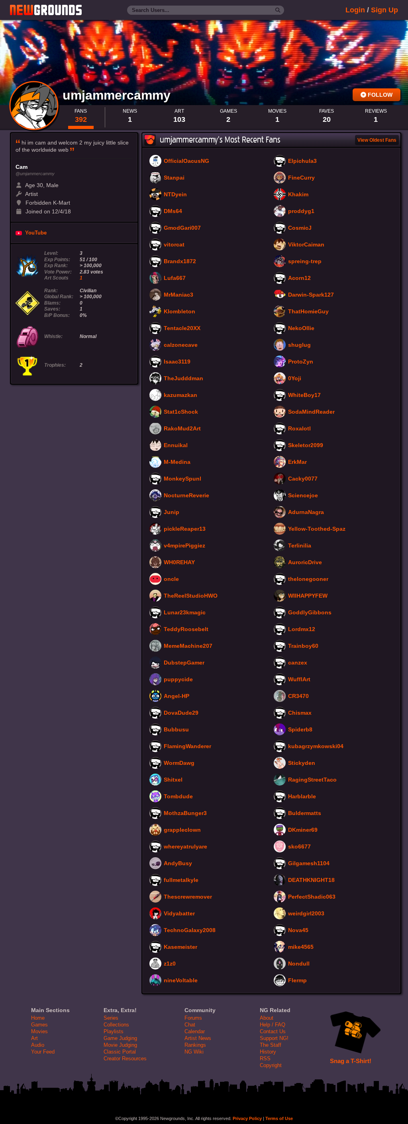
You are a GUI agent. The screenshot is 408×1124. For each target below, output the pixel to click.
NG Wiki (194, 1052)
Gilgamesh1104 (309, 863)
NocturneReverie (186, 496)
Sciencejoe (303, 496)
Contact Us (273, 1031)
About (266, 1018)
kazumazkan (180, 395)
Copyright (271, 1065)
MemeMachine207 (188, 646)
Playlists (114, 1031)
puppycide (178, 679)
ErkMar (297, 462)
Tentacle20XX (182, 328)
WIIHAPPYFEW (308, 596)
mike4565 (301, 947)
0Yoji (294, 378)
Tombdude (178, 797)
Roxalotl (299, 429)
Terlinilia (299, 546)
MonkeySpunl (182, 479)
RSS (265, 1058)
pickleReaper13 (185, 529)
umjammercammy (118, 95)
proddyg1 (301, 211)
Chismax (300, 713)
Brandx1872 (180, 261)
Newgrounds (46, 10)
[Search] (277, 10)
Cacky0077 (303, 479)
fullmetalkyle (181, 880)
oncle (171, 579)
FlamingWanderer (187, 746)
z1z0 (170, 964)
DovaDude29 (181, 713)
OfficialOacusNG (186, 161)
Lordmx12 (301, 629)
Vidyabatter (179, 914)
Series (111, 1018)
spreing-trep (305, 261)
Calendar (194, 1031)
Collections (116, 1025)
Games (39, 1025)
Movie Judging (120, 1045)
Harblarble (302, 797)
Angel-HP (176, 696)
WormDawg (179, 763)
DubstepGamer (184, 663)
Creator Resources (125, 1058)
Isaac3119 (177, 362)
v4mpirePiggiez (184, 546)
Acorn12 (299, 278)
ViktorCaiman (306, 245)
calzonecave (181, 345)
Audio (37, 1045)
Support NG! (274, 1038)
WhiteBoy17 (304, 395)
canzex (297, 663)
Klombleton (179, 312)
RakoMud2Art (182, 429)
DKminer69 (303, 830)
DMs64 (173, 211)
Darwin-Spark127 (311, 295)
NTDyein (175, 195)
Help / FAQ (272, 1025)
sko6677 (299, 847)
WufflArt (299, 679)
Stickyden (301, 763)
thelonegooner (308, 579)
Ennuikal (176, 445)
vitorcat (174, 245)
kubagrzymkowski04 (315, 746)
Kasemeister (180, 947)
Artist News (197, 1038)
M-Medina (177, 462)
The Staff (270, 1045)
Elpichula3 (302, 161)
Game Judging (120, 1038)
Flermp (297, 980)
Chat (189, 1025)
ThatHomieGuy (308, 312)
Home (38, 1018)
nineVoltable (181, 980)
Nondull (299, 964)
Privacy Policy (247, 1118)
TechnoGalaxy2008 (190, 930)
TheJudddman (183, 378)
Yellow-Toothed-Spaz (316, 529)
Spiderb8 (300, 730)
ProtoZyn (300, 362)
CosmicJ (300, 228)
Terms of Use (279, 1118)
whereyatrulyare (185, 847)
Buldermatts (304, 813)
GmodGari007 (182, 228)
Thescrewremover (188, 897)
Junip (171, 512)
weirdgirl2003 (306, 914)
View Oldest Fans (376, 140)
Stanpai (174, 178)
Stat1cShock (181, 412)
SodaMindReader (311, 412)
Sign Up (384, 10)
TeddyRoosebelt (186, 629)
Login (355, 10)
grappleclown (182, 830)
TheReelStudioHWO (191, 596)
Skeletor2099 (305, 445)
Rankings (195, 1045)
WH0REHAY (179, 562)
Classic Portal (120, 1052)
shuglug (299, 345)
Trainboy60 (303, 646)
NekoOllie (301, 328)
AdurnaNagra (306, 512)
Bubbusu (176, 730)
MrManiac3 (178, 295)
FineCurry (301, 178)
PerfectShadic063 (311, 897)
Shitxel (173, 780)
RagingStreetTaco (312, 780)
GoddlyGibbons (310, 613)
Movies (39, 1031)
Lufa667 (175, 278)
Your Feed (43, 1052)
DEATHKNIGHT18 (311, 880)
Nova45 (298, 930)
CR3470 (298, 696)
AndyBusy (178, 863)
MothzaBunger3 (185, 813)
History (268, 1052)
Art (34, 1038)
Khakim (298, 195)
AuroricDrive (305, 562)
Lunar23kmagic (185, 613)
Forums (193, 1018)
